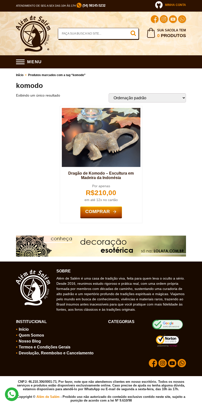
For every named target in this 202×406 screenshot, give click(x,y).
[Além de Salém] (33, 17)
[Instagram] (164, 19)
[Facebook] (155, 19)
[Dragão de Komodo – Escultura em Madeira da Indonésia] (101, 110)
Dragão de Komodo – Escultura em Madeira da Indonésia (101, 175)
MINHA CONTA (175, 5)
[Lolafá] (101, 238)
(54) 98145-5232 (93, 5)
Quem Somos (31, 335)
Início (19, 75)
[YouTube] (173, 19)
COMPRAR (97, 211)
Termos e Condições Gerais (44, 347)
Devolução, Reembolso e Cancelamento (56, 353)
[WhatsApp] (182, 19)
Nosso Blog (30, 341)
